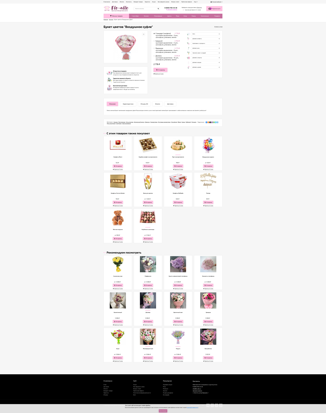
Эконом (146, 16)
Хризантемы (153, 122)
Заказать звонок (197, 390)
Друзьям (193, 122)
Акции (135, 384)
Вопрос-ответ (137, 388)
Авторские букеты (139, 122)
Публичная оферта (138, 390)
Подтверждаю (163, 411)
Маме (179, 122)
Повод (194, 16)
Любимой (188, 122)
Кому (185, 16)
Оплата (106, 388)
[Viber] (212, 122)
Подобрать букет (167, 384)
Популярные (158, 16)
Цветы (169, 16)
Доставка (106, 386)
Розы (177, 16)
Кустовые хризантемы (164, 122)
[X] (210, 122)
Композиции (205, 16)
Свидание (119, 123)
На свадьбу (166, 395)
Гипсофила (174, 122)
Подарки (217, 16)
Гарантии (106, 392)
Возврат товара (108, 390)
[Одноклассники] (208, 122)
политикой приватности (192, 407)
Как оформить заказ (138, 386)
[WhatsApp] (214, 122)
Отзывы (106, 395)
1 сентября (135, 16)
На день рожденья (168, 392)
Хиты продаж (129, 122)
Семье (183, 122)
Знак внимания (126, 123)
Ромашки (165, 388)
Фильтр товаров (117, 16)
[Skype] (215, 122)
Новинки (147, 122)
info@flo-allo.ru (197, 388)
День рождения (111, 123)
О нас (105, 384)
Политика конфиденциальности (142, 392)
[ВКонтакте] (206, 122)
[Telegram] (217, 122)
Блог (134, 395)
